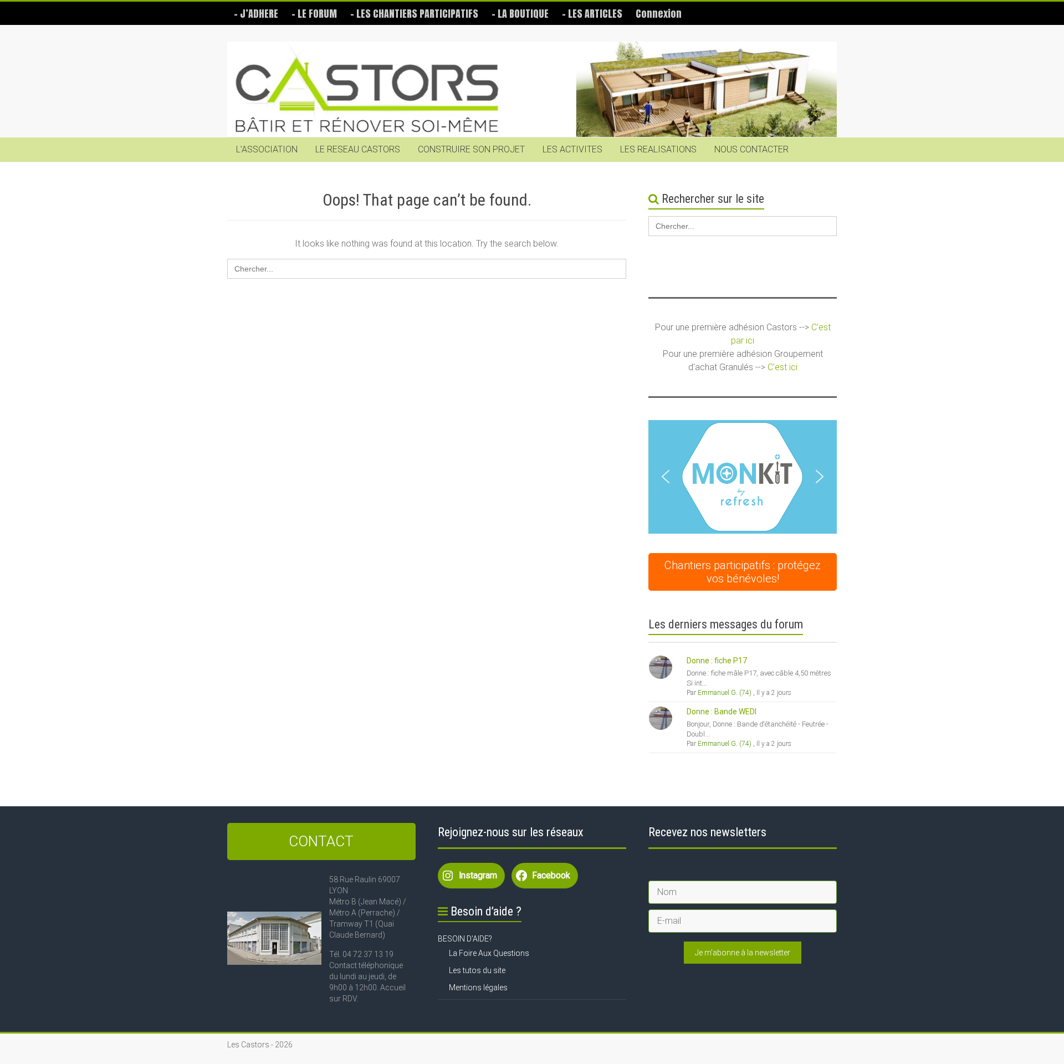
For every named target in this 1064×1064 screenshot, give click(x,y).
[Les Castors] (532, 89)
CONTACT (321, 841)
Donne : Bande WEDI (721, 711)
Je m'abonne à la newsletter (742, 952)
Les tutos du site (477, 970)
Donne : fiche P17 (717, 660)
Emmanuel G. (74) (724, 693)
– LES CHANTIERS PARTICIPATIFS (414, 13)
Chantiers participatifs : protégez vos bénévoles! (742, 572)
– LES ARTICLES (592, 13)
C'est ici (782, 367)
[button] (742, 477)
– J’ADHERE (256, 13)
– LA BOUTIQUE (520, 13)
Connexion (659, 13)
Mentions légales (478, 987)
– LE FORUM (314, 13)
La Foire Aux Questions (489, 953)
